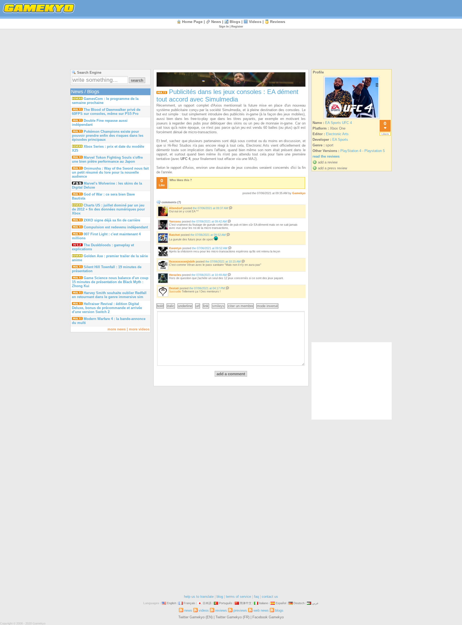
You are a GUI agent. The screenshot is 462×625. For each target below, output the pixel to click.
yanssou (175, 221)
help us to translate (199, 597)
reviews (277, 21)
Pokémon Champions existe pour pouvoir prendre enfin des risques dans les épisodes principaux (107, 136)
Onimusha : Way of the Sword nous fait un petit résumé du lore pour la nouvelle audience (110, 172)
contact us (270, 597)
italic (170, 306)
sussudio (175, 291)
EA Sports (340, 140)
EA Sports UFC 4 (338, 123)
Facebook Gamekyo (268, 617)
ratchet (174, 234)
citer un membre (240, 306)
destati (174, 288)
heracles (175, 274)
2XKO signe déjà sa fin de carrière (112, 220)
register (237, 26)
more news (116, 329)
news (216, 21)
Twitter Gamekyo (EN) (195, 617)
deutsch (299, 603)
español (281, 603)
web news (261, 610)
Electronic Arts (337, 134)
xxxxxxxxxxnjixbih (182, 261)
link (206, 306)
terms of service (238, 597)
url (197, 306)
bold (160, 306)
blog (220, 597)
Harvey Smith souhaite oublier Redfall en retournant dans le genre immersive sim (109, 295)
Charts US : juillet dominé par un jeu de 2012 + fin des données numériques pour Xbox (108, 209)
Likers (385, 133)
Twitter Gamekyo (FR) (232, 617)
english (171, 603)
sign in (224, 26)
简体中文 (246, 603)
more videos (139, 329)
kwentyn (175, 248)
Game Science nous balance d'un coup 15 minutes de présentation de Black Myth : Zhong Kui (110, 282)
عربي (315, 603)
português (225, 603)
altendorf (175, 208)
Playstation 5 (374, 151)
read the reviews (326, 156)
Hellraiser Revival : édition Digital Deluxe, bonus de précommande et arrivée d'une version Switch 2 (107, 308)
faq (256, 597)
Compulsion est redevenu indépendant (116, 227)
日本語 (207, 603)
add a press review (332, 168)
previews (240, 610)
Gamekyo (299, 193)
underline (185, 306)
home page (192, 21)
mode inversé (267, 306)
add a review (327, 162)
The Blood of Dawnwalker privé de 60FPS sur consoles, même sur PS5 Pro (106, 112)
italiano (263, 603)
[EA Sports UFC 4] (352, 119)
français (189, 603)
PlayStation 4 (350, 151)
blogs (235, 21)
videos (255, 21)
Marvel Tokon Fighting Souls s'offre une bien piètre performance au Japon (107, 159)
